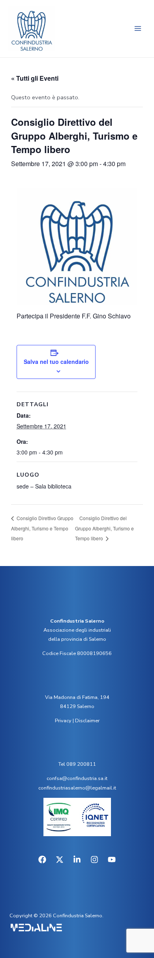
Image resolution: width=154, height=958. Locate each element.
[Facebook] (42, 859)
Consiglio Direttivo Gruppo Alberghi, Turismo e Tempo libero (42, 528)
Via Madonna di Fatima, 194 (77, 697)
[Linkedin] (77, 859)
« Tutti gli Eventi (34, 78)
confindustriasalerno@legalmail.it (77, 787)
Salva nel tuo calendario (56, 361)
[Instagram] (94, 859)
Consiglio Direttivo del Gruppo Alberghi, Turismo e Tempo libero (104, 528)
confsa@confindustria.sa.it (77, 778)
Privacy (63, 720)
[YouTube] (112, 859)
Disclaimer (87, 720)
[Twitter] (60, 859)
